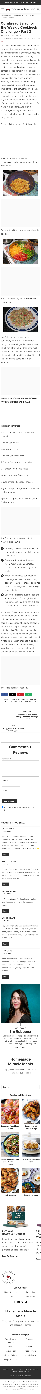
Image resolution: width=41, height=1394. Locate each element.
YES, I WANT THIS (21, 709)
